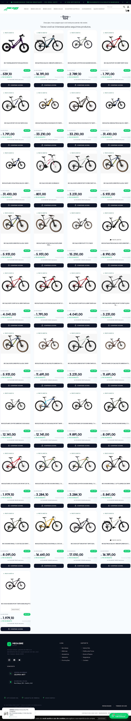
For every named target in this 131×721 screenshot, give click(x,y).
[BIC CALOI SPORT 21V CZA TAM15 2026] (15, 103)
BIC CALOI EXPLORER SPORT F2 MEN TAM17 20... (82, 183)
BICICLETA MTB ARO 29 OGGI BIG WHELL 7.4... (83, 423)
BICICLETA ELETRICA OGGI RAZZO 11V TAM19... (49, 123)
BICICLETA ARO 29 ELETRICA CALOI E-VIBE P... (16, 183)
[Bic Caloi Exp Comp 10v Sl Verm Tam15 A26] (15, 283)
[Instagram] (9, 660)
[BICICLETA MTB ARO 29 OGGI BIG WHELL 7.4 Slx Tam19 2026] (82, 404)
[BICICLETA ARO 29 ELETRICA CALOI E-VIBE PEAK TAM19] (15, 163)
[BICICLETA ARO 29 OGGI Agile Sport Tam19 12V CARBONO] (49, 404)
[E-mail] (19, 660)
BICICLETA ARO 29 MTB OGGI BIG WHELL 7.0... (49, 483)
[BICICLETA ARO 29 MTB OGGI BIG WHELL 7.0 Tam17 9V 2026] (82, 464)
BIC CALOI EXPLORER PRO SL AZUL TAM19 (16, 363)
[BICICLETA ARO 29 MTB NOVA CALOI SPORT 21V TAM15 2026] (49, 283)
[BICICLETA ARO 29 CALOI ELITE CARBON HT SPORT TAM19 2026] (49, 343)
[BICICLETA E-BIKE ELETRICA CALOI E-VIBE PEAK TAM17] (115, 103)
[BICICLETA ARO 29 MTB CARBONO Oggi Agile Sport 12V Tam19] (15, 404)
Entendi (101, 718)
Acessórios (86, 9)
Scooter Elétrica (72, 9)
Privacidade (106, 706)
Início (26, 9)
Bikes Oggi (47, 9)
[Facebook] (14, 660)
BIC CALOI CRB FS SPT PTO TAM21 (83, 243)
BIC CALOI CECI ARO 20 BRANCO (49, 183)
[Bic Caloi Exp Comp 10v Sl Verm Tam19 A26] (82, 283)
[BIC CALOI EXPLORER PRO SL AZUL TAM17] (115, 163)
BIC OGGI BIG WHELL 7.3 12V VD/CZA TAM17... (16, 543)
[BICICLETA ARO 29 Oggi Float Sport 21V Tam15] (15, 464)
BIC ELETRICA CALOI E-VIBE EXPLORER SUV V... (49, 63)
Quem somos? (99, 9)
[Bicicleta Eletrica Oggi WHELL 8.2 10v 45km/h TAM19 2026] (49, 524)
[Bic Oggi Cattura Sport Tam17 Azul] (82, 524)
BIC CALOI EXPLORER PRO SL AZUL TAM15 (16, 243)
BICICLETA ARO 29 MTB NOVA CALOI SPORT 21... (49, 303)
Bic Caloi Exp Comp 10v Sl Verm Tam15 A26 (16, 303)
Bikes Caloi (58, 9)
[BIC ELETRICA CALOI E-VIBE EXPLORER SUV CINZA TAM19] (115, 524)
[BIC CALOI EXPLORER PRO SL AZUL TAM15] (15, 223)
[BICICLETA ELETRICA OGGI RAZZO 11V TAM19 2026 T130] (48, 103)
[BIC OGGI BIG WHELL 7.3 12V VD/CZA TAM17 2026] (15, 524)
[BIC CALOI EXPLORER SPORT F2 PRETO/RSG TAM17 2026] (115, 283)
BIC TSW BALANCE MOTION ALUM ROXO (16, 63)
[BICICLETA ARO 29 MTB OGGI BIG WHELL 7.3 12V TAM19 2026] (115, 404)
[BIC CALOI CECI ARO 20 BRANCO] (49, 163)
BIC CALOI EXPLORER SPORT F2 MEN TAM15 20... (82, 363)
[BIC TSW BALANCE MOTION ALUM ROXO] (15, 43)
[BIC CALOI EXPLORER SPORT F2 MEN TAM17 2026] (82, 163)
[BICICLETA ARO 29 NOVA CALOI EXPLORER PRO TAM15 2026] (49, 223)
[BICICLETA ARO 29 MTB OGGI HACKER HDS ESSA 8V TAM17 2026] (82, 43)
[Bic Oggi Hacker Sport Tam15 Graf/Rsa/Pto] (15, 584)
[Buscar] (124, 7)
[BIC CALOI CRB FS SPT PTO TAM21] (82, 223)
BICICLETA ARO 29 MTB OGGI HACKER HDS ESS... (83, 63)
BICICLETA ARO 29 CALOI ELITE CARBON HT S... (49, 363)
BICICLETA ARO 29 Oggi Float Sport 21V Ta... (16, 483)
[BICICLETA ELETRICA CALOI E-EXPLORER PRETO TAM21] (115, 223)
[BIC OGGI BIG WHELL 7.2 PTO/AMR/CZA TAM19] (115, 464)
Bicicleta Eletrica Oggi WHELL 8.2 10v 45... (49, 543)
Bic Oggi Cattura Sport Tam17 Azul (82, 543)
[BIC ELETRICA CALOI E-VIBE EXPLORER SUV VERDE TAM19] (49, 43)
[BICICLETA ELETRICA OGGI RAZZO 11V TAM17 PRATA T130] (82, 103)
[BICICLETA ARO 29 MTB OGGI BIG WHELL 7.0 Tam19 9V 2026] (49, 464)
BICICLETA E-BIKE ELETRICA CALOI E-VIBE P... (116, 123)
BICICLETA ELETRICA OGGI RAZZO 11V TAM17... (83, 123)
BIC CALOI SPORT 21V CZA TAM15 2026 (16, 123)
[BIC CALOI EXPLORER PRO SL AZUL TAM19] (15, 343)
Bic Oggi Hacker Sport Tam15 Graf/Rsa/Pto (16, 604)
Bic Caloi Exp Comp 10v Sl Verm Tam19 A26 (82, 303)
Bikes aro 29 (36, 9)
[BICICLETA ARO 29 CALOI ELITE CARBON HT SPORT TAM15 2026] (115, 343)
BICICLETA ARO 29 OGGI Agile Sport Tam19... (49, 423)
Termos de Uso (121, 706)
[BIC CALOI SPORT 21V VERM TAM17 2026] (115, 43)
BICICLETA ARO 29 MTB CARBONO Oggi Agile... (16, 423)
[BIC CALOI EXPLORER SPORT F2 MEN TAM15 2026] (82, 343)
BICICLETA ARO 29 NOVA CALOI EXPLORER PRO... (49, 244)
